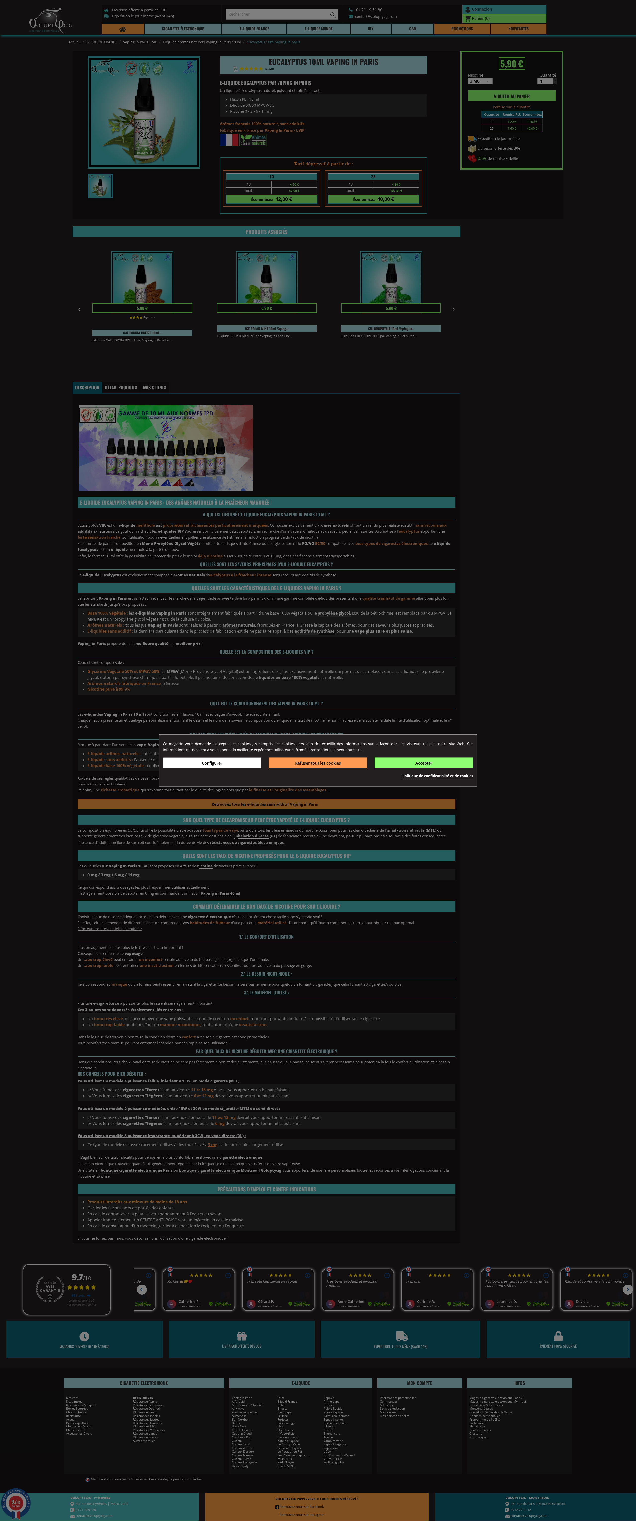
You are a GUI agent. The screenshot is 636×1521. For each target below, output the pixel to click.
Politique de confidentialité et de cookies (437, 775)
